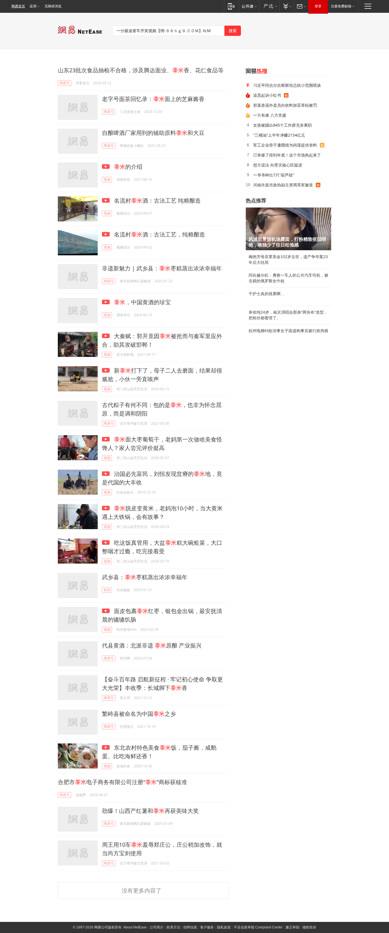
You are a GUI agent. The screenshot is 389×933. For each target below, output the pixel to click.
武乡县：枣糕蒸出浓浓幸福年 (144, 577)
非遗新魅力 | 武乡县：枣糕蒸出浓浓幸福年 (162, 268)
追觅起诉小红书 (267, 95)
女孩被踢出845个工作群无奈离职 (282, 125)
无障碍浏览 (53, 6)
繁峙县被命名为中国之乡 (139, 714)
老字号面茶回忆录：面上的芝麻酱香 (153, 99)
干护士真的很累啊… (266, 293)
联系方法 (173, 927)
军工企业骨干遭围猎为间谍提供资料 (285, 145)
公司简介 (156, 927)
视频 (107, 179)
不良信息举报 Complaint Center (258, 927)
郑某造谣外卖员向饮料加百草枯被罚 (285, 105)
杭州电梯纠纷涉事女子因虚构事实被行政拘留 (288, 330)
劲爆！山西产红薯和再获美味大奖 (150, 811)
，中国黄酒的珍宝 (142, 302)
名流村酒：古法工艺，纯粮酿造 (158, 234)
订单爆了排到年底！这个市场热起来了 (287, 155)
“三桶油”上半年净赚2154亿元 (279, 135)
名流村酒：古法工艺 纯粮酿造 (156, 200)
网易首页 (18, 6)
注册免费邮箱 (341, 6)
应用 (33, 6)
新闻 (107, 589)
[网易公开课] (249, 6)
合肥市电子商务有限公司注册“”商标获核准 (122, 782)
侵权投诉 (309, 927)
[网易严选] (269, 6)
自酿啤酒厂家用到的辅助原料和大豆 (153, 133)
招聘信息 (190, 927)
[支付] (286, 6)
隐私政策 (224, 927)
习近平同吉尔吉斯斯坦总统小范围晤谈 (287, 85)
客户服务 (207, 927)
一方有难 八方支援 (269, 115)
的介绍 (128, 166)
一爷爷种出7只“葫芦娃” (273, 175)
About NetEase (135, 927)
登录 (318, 6)
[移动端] (231, 6)
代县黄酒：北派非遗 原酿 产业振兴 (152, 645)
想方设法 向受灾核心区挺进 (277, 165)
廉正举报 (292, 927)
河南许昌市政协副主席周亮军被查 (283, 185)
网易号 (65, 83)
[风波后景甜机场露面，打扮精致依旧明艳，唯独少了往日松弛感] (288, 228)
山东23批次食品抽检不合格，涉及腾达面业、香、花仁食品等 (141, 70)
